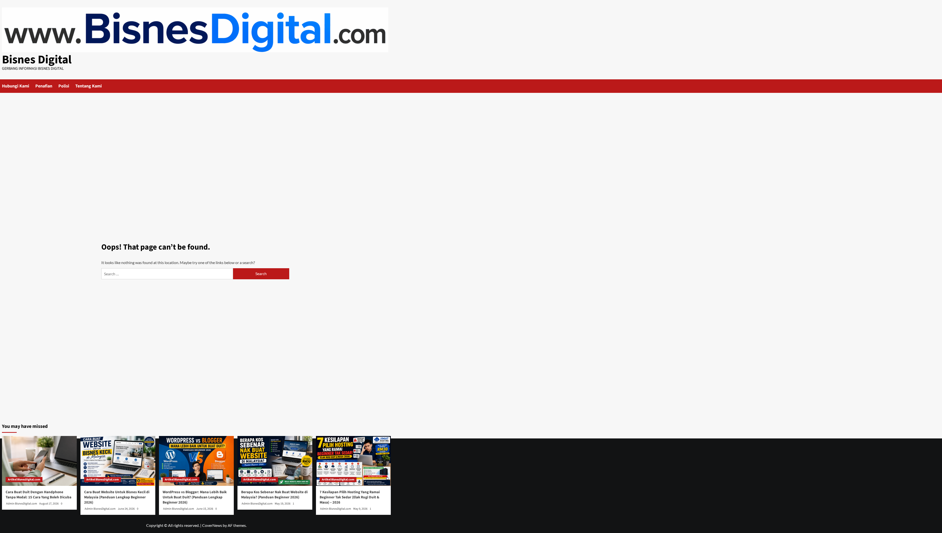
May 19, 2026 (282, 504)
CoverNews (212, 525)
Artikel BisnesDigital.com (24, 479)
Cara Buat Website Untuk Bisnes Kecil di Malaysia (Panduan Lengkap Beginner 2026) (116, 497)
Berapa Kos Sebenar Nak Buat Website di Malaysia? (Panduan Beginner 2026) (274, 495)
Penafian (43, 86)
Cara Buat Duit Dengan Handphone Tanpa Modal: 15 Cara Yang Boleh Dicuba (38, 495)
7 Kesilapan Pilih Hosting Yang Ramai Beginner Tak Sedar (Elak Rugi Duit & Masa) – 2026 (350, 497)
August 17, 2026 (49, 504)
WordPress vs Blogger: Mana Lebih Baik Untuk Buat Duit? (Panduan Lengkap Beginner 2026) (195, 497)
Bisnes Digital (37, 59)
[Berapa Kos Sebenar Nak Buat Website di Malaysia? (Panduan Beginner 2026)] (274, 461)
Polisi (63, 86)
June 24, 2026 (126, 509)
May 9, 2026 (360, 509)
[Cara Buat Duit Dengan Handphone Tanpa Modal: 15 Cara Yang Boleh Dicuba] (39, 461)
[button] (388, 86)
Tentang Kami (88, 86)
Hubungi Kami (15, 86)
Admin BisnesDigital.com (21, 504)
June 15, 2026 (204, 509)
